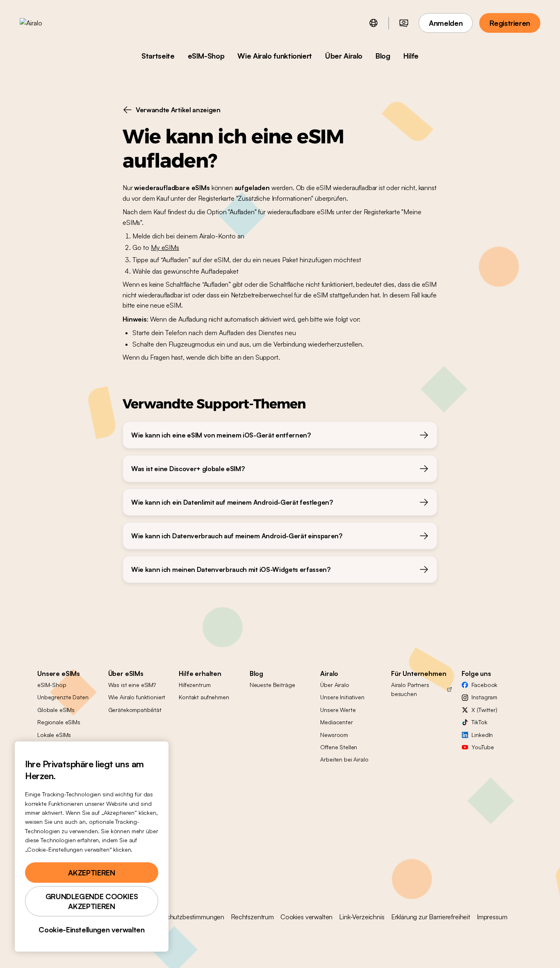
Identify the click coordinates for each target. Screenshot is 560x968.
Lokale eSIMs (54, 734)
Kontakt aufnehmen (204, 697)
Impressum (492, 917)
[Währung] (404, 23)
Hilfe (411, 55)
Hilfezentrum (194, 684)
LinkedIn (482, 734)
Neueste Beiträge (272, 684)
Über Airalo (343, 55)
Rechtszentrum (252, 917)
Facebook (484, 684)
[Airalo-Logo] (44, 23)
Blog (383, 55)
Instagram (484, 697)
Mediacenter (336, 722)
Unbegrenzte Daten (63, 697)
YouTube (482, 747)
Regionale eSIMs (58, 722)
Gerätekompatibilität (135, 709)
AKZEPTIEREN (91, 872)
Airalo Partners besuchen (410, 689)
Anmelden (445, 22)
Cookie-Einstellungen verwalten (91, 929)
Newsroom (334, 734)
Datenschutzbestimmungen (185, 917)
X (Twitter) (484, 709)
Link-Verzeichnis (361, 917)
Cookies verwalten (306, 917)
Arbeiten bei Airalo (344, 759)
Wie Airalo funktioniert (274, 55)
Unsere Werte (337, 709)
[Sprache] (373, 23)
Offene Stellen (338, 747)
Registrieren (509, 22)
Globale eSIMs (56, 709)
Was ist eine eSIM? (132, 684)
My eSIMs (165, 247)
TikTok (479, 722)
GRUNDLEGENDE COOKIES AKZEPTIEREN (92, 901)
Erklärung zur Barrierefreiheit (430, 917)
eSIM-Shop (206, 55)
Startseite (157, 55)
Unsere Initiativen (342, 697)
